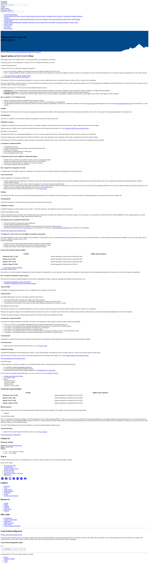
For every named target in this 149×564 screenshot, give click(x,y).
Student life (7, 492)
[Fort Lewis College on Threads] (21, 479)
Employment (7, 521)
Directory (8, 475)
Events (6, 494)
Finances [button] (6, 18)
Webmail (6, 511)
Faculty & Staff (8, 24)
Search (2, 5)
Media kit (6, 507)
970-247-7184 (10, 472)
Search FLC (4, 11)
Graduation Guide (51, 16)
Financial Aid (46, 19)
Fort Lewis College (16, 52)
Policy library (7, 524)
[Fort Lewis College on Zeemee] (25, 479)
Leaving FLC (60, 16)
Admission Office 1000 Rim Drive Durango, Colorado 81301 (11, 467)
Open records (7, 509)
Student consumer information (12, 526)
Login (5, 562)
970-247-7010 (10, 473)
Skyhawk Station (26, 52)
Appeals (6, 19)
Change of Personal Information (13, 22)
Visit (5, 488)
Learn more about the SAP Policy (13, 267)
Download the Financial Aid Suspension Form (13, 230)
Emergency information (10, 519)
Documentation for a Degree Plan (46, 370)
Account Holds (8, 16)
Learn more (73, 539)
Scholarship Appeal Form (24, 367)
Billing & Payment (14, 19)
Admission (7, 486)
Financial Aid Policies (56, 19)
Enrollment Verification (28, 22)
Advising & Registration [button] (10, 14)
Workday (6, 506)
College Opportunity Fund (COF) (28, 19)
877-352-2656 (10, 470)
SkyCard (37, 22)
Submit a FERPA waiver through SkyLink (77, 128)
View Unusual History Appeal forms (11, 434)
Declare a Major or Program (38, 16)
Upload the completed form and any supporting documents (20, 283)
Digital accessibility (9, 558)
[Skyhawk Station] (6, 10)
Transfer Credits (73, 22)
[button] (74, 65)
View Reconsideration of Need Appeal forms (13, 358)
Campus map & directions (11, 495)
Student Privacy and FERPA (48, 22)
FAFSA (40, 19)
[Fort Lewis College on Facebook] (6, 479)
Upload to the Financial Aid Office (13, 376)
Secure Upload (5, 8)
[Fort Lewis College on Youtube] (10, 479)
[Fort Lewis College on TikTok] (14, 479)
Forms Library (8, 25)
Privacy (6, 557)
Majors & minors (8, 491)
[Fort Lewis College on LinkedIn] (18, 479)
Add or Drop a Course (19, 16)
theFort (6, 504)
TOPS (6, 560)
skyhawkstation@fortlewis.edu (123, 103)
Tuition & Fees (67, 19)
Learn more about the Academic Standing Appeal (17, 76)
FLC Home (4, 1)
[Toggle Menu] (12, 10)
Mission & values (9, 523)
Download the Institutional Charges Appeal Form (17, 282)
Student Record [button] (8, 21)
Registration (67, 16)
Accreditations (8, 518)
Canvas (6, 503)
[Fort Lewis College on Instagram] (2, 479)
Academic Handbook (77, 16)
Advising (27, 16)
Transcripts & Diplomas (62, 22)
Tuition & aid (7, 489)
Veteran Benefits (75, 19)
